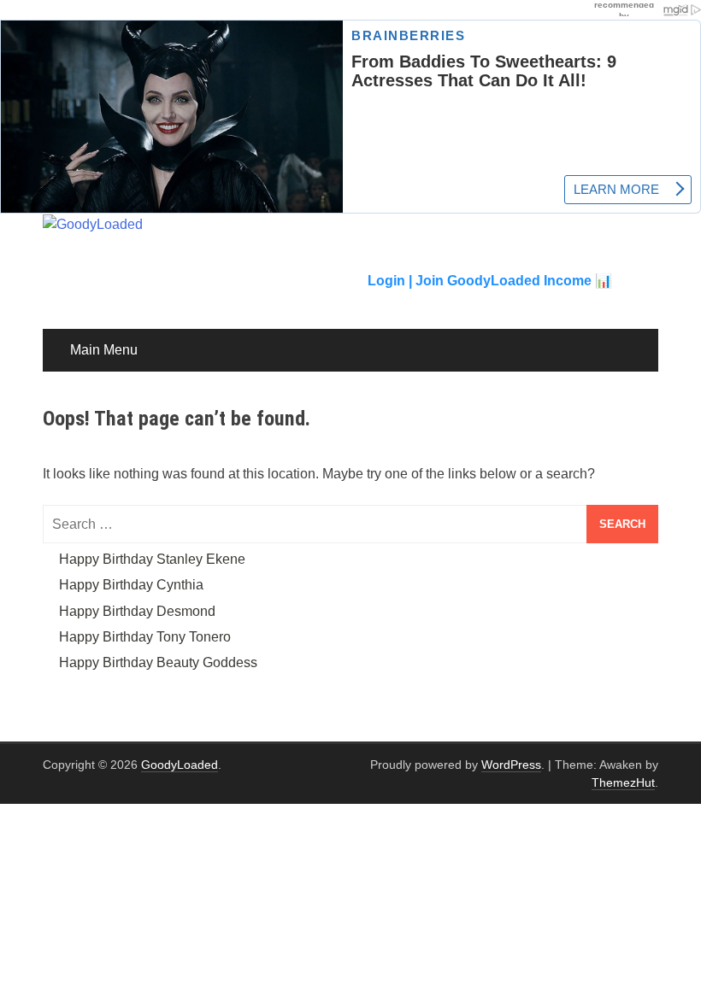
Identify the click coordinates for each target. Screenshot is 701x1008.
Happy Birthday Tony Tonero (145, 637)
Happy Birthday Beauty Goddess (158, 662)
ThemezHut (623, 782)
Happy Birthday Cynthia (131, 584)
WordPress (511, 764)
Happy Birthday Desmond (137, 611)
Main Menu (104, 350)
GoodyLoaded (179, 764)
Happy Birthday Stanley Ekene (152, 559)
